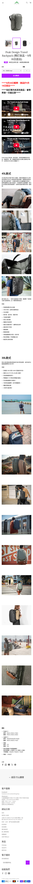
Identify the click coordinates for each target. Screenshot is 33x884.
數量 (24, 66)
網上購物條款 (5, 831)
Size (3, 66)
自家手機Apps (5, 836)
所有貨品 (4, 845)
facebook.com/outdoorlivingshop (10, 794)
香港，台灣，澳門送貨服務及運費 (10, 822)
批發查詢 (4, 824)
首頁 (3, 812)
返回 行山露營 (17, 777)
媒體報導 (4, 834)
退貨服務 (4, 827)
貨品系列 (4, 847)
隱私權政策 (5, 829)
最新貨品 (4, 850)
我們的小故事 (5, 815)
